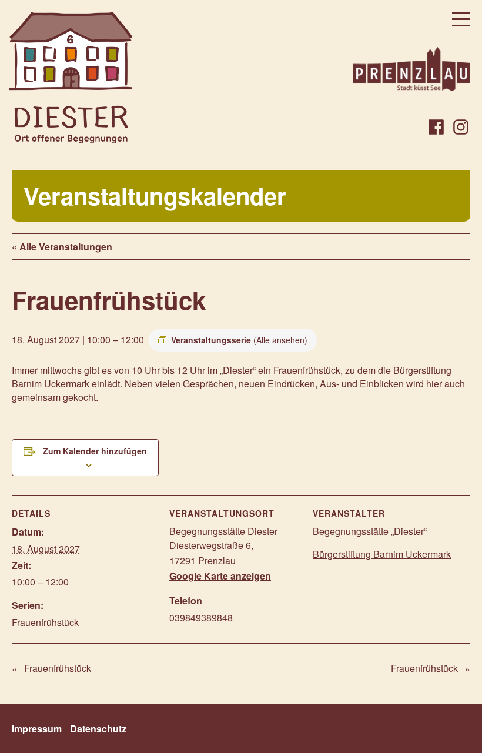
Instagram (460, 127)
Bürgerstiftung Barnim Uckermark (382, 554)
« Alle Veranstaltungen (62, 246)
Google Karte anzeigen (220, 576)
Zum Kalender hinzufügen (95, 451)
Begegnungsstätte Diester (223, 531)
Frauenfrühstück (45, 622)
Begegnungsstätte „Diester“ (370, 531)
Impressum (37, 728)
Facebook (436, 127)
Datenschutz (98, 728)
